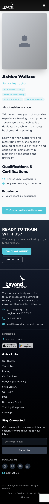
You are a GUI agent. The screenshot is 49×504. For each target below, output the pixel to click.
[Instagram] (12, 466)
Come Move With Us (17, 251)
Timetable (8, 366)
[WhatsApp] (27, 466)
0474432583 (14, 318)
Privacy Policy (34, 493)
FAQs (5, 397)
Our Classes (8, 361)
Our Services (9, 376)
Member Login (13, 339)
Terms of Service (16, 493)
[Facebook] (5, 466)
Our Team (7, 392)
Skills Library (9, 387)
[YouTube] (20, 466)
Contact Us (12, 260)
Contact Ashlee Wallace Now (26, 210)
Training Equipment (13, 407)
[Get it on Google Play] (26, 345)
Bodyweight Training (14, 381)
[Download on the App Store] (9, 345)
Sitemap (7, 412)
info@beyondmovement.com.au (25, 324)
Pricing (6, 371)
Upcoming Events (12, 402)
